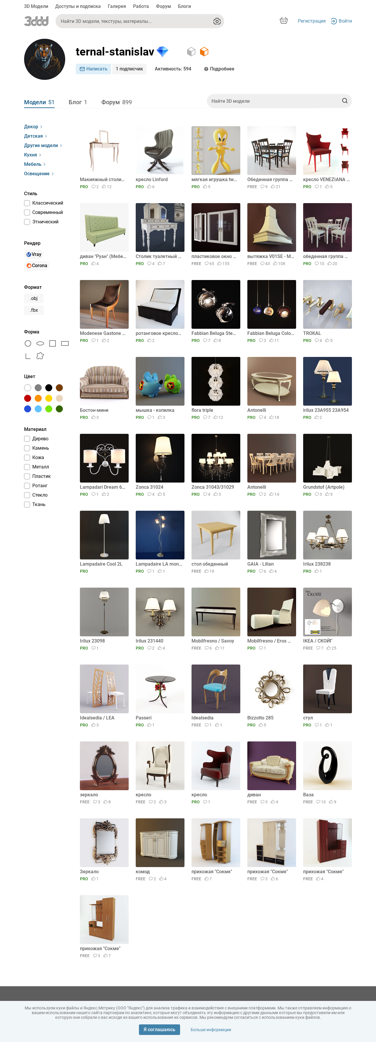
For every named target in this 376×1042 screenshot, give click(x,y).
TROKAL (312, 333)
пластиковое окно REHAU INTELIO (215, 256)
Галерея (117, 6)
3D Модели (36, 6)
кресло (143, 794)
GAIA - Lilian (260, 564)
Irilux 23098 (92, 641)
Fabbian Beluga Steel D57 (215, 333)
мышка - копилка (155, 410)
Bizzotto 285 (260, 718)
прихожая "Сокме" (212, 871)
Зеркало (89, 871)
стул (308, 718)
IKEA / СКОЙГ (318, 641)
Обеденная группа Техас (270, 179)
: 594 (173, 69)
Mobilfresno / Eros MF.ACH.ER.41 (270, 641)
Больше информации (211, 1029)
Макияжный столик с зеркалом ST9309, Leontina (103, 179)
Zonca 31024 (149, 487)
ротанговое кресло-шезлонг (159, 333)
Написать (97, 69)
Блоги (184, 6)
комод (143, 871)
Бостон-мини (94, 410)
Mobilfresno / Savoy (213, 641)
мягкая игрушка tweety (215, 179)
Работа (141, 6)
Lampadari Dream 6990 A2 (103, 487)
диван (254, 794)
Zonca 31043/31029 (213, 487)
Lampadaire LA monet (159, 564)
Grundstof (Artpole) (324, 487)
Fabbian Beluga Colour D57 (270, 333)
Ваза (308, 794)
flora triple (202, 410)
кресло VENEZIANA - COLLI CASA (326, 179)
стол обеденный (210, 564)
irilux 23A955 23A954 (326, 410)
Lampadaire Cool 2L (101, 564)
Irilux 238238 (317, 564)
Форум (163, 6)
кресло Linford (152, 179)
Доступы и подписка (78, 6)
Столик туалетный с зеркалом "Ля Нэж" (159, 256)
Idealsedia (203, 718)
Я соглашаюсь (159, 1029)
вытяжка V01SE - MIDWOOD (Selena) (270, 256)
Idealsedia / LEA (97, 718)
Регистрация (312, 21)
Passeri (144, 718)
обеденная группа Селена (326, 256)
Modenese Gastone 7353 (103, 333)
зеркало (89, 794)
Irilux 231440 (149, 641)
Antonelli (256, 410)
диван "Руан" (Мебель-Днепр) (103, 256)
